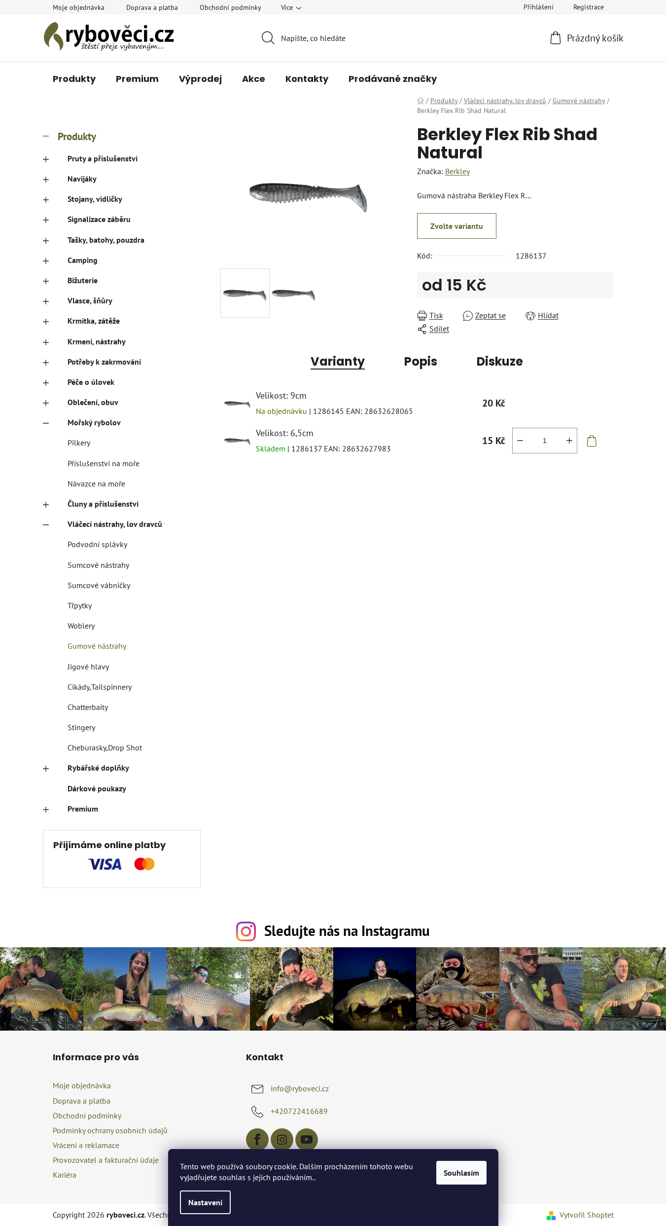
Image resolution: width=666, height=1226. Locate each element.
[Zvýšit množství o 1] (569, 440)
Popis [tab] (420, 361)
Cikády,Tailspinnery (100, 687)
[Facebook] (257, 1139)
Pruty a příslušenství (103, 158)
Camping (83, 260)
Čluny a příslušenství (103, 504)
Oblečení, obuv (93, 402)
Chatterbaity (88, 707)
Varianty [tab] (338, 361)
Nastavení (205, 1202)
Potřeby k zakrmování (104, 362)
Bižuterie (83, 280)
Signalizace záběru (99, 219)
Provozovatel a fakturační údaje (106, 1160)
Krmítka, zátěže (94, 321)
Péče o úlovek (91, 382)
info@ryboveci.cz (300, 1088)
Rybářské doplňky (98, 768)
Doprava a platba (152, 7)
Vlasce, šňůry (90, 300)
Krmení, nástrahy (97, 341)
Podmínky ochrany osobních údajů (110, 1130)
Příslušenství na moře (104, 463)
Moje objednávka (79, 7)
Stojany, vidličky (95, 199)
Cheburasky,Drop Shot (105, 747)
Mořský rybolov (94, 422)
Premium (83, 809)
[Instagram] (282, 1139)
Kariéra (64, 1175)
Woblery (81, 626)
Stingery (81, 727)
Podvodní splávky (97, 544)
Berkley (457, 171)
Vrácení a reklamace (86, 1145)
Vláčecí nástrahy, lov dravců (115, 524)
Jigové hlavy (88, 666)
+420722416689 (299, 1111)
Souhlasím (461, 1173)
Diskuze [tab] (500, 361)
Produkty (77, 136)
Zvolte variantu (456, 226)
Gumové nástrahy (97, 646)
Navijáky (82, 179)
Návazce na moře (96, 483)
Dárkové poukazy (97, 788)
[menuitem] (74, 79)
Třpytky (80, 605)
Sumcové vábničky (99, 585)
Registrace (588, 6)
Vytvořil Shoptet (587, 1215)
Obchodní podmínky (230, 7)
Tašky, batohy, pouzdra (106, 240)
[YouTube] (306, 1139)
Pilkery (79, 442)
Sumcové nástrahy (98, 565)
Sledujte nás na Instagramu (347, 931)
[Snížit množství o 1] (520, 440)
